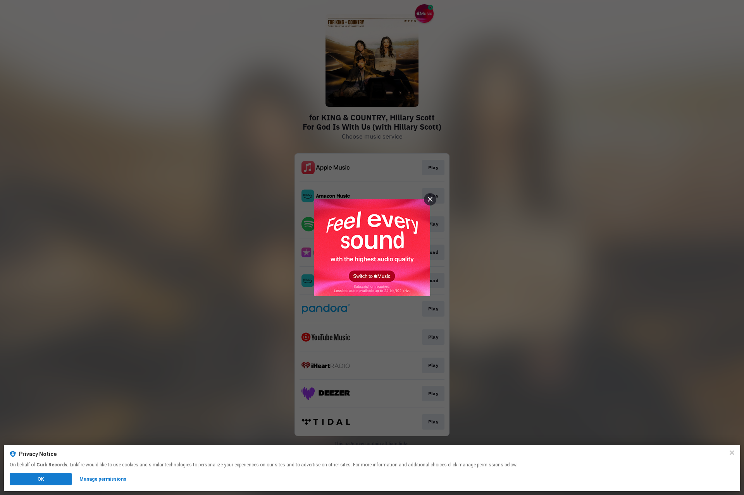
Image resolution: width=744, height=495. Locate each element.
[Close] (732, 453)
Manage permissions (102, 479)
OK (41, 479)
